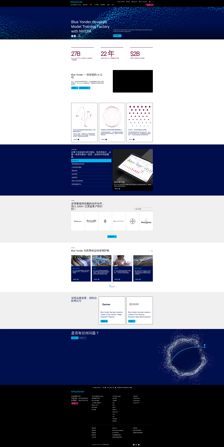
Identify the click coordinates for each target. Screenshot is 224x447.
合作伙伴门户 (136, 402)
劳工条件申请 (115, 432)
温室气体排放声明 (137, 430)
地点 (114, 402)
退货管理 (74, 171)
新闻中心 (115, 409)
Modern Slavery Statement (117, 430)
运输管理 (74, 177)
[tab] (79, 36)
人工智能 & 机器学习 (96, 402)
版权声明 (94, 435)
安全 (114, 416)
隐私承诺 (94, 428)
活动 (114, 414)
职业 (114, 405)
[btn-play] (132, 81)
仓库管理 (74, 174)
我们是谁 (115, 398)
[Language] (149, 2)
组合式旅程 (94, 407)
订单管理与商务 (76, 167)
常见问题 (115, 418)
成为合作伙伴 (136, 400)
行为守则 (94, 437)
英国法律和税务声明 (117, 437)
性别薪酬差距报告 (116, 435)
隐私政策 (94, 430)
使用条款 (94, 432)
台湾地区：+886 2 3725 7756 (79, 400)
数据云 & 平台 (95, 405)
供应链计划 (75, 160)
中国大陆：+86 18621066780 (79, 398)
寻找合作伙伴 (136, 398)
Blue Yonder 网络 (95, 400)
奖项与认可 (115, 412)
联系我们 (115, 421)
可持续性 (115, 400)
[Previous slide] (72, 36)
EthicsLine (114, 428)
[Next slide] (75, 36)
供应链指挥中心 (76, 184)
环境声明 (135, 428)
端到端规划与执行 (96, 398)
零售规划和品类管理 (78, 164)
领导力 (114, 407)
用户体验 (94, 409)
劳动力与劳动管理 (77, 181)
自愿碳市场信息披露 (137, 432)
